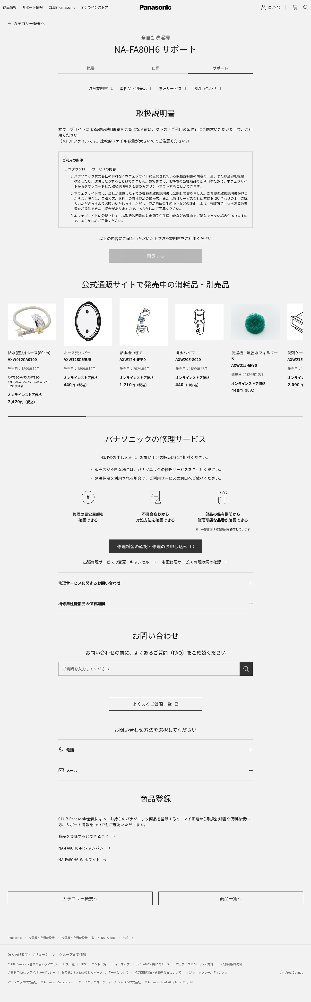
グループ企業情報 (72, 954)
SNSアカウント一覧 (93, 964)
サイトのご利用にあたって (152, 964)
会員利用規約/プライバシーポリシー (32, 972)
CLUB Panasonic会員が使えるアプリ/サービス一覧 (41, 964)
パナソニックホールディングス (207, 972)
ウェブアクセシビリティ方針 (194, 964)
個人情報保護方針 (230, 964)
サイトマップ (121, 964)
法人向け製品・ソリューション (31, 954)
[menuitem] (10, 7)
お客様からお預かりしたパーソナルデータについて (95, 972)
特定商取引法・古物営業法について (157, 972)
